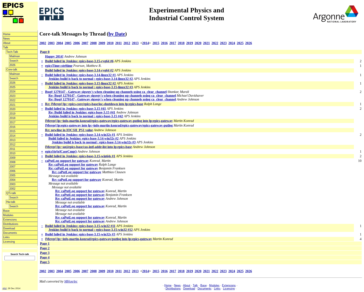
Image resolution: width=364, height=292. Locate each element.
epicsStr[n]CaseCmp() (61, 151)
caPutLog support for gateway (67, 161)
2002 (12, 188)
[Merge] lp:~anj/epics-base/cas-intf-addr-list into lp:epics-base (88, 147)
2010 (12, 153)
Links (6, 237)
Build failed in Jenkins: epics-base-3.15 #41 (75, 108)
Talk (5, 47)
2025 (12, 87)
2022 (12, 100)
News (6, 38)
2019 (12, 113)
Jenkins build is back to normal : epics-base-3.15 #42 (85, 116)
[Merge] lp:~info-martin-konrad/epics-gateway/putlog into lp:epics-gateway (98, 239)
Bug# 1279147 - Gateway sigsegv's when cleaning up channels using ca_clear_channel (106, 92)
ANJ (5, 288)
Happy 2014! (54, 56)
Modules (8, 215)
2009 (12, 157)
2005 (12, 175)
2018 (12, 118)
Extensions (10, 219)
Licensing (9, 241)
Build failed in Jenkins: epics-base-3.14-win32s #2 (83, 138)
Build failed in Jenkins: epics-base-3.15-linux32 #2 (80, 83)
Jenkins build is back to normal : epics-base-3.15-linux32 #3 (90, 87)
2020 (12, 109)
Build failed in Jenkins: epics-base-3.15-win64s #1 (80, 156)
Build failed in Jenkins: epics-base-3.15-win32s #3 (80, 234)
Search (13, 60)
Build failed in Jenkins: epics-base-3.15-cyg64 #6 (79, 61)
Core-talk (11, 69)
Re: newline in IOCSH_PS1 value (69, 130)
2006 (12, 171)
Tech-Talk (12, 51)
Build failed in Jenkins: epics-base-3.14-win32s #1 (80, 134)
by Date (116, 34)
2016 (12, 126)
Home (6, 34)
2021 (12, 104)
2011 (12, 149)
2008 (12, 162)
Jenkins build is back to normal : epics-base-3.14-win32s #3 (94, 142)
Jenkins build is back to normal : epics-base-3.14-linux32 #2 (90, 79)
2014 (12, 135)
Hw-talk (10, 201)
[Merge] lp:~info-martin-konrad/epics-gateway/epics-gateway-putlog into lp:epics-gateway (109, 121)
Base (6, 210)
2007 (12, 166)
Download (9, 228)
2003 (12, 184)
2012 (12, 144)
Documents (10, 232)
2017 (12, 122)
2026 (12, 65)
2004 (12, 179)
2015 (12, 131)
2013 (12, 140)
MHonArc (71, 281)
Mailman (14, 56)
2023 (12, 96)
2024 (12, 91)
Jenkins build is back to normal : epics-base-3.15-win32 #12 (90, 229)
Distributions (10, 224)
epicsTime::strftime (58, 65)
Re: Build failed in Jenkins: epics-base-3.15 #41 (81, 112)
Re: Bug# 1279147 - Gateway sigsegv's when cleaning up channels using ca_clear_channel (112, 95)
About (6, 43)
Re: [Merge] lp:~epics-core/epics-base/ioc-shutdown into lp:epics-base (94, 104)
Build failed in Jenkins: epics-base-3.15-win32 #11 (80, 226)
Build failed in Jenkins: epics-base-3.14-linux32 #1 (80, 75)
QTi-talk (11, 193)
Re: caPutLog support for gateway (73, 164)
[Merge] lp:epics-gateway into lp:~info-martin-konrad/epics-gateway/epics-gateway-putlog (109, 125)
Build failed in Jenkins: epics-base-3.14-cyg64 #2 (79, 70)
